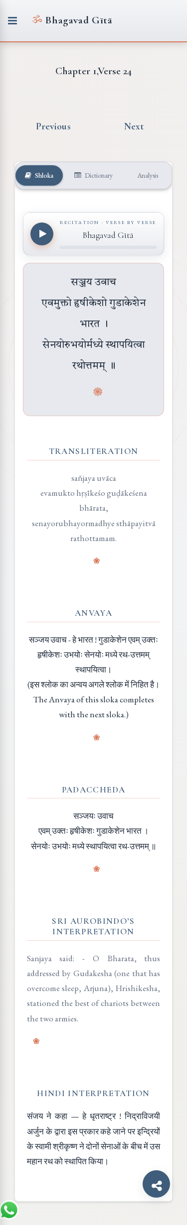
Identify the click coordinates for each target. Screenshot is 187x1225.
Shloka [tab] (43, 175)
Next (134, 126)
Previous (53, 126)
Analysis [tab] (147, 175)
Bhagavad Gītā (72, 20)
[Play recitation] (41, 234)
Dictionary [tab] (98, 175)
